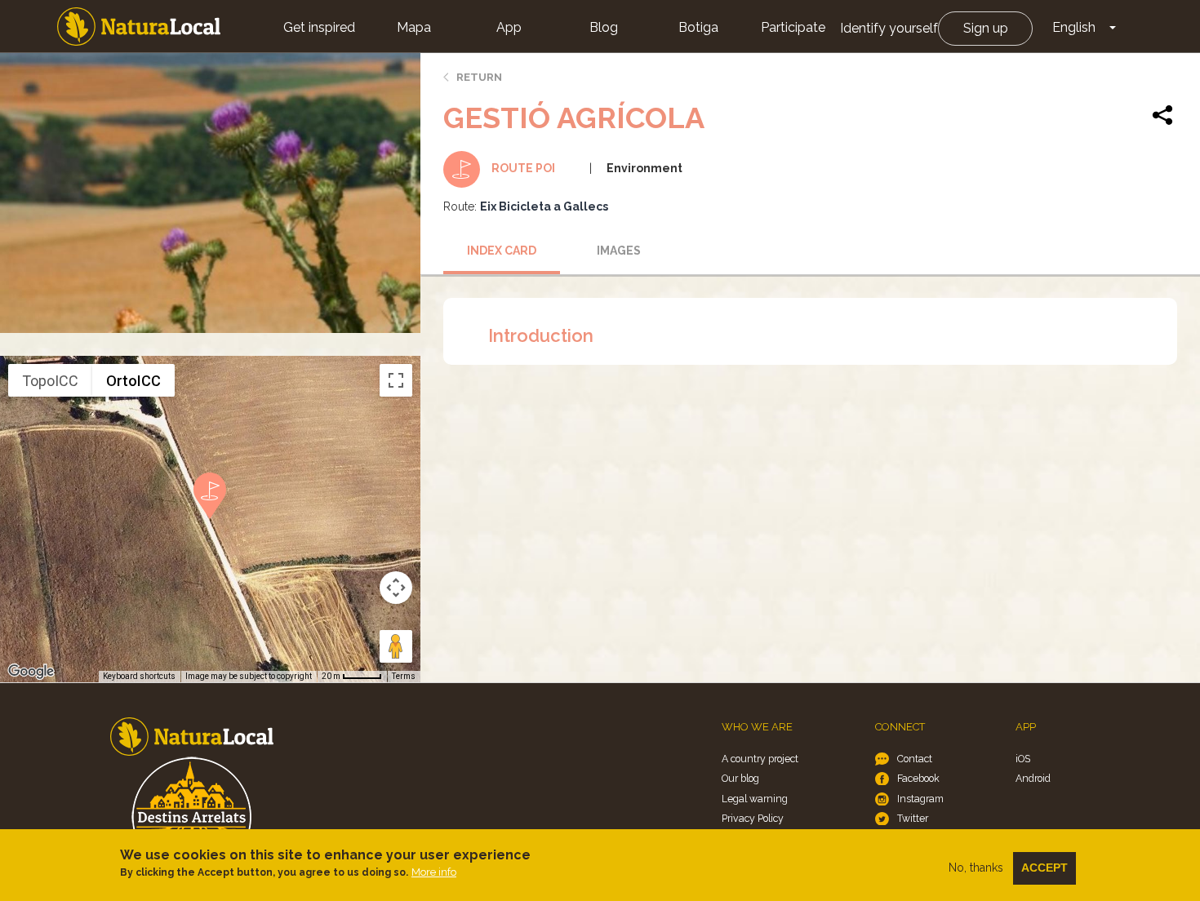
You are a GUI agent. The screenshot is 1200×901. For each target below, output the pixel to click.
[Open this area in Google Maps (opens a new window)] (31, 671)
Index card (501, 250)
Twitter (912, 818)
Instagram (920, 798)
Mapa (414, 27)
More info (433, 872)
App (509, 27)
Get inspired (319, 27)
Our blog (740, 778)
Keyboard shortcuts (139, 676)
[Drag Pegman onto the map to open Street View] (396, 646)
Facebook (918, 778)
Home (138, 26)
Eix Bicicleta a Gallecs (544, 206)
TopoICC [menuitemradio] (50, 380)
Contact (914, 758)
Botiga (698, 27)
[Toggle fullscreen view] (396, 380)
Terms (404, 676)
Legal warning (755, 798)
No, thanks (976, 867)
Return (479, 77)
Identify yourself (889, 28)
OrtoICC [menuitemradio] (133, 380)
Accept (1044, 867)
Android (1033, 778)
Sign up (985, 28)
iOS (1023, 758)
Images (619, 250)
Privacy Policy (753, 818)
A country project (760, 758)
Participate (793, 27)
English (1074, 27)
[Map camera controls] (396, 587)
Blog (603, 27)
